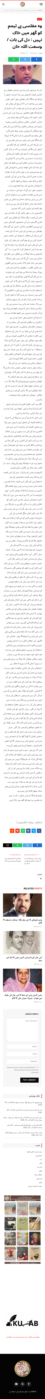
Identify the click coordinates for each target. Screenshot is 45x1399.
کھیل (40, 1171)
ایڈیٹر (40, 53)
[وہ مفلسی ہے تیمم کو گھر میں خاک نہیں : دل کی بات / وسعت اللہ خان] (22, 74)
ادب (41, 1159)
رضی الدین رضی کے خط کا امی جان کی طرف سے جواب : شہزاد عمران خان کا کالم (23, 996)
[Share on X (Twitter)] (25, 59)
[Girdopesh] (22, 4)
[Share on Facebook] (36, 59)
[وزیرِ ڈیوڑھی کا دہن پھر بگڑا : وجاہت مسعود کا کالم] (22, 905)
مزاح (40, 1182)
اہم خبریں (39, 1178)
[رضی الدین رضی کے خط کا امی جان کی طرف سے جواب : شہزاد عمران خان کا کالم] (22, 980)
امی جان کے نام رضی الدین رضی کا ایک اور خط (24, 959)
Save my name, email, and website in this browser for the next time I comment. (23, 1070)
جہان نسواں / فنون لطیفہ (34, 1151)
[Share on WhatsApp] (13, 59)
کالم (41, 1163)
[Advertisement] (22, 1288)
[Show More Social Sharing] (5, 59)
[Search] (3, 4)
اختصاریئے (39, 1155)
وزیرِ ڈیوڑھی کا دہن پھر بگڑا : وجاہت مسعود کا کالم (22, 921)
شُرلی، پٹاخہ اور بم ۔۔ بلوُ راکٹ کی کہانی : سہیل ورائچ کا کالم (23, 1132)
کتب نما (39, 1167)
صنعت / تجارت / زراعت (35, 1186)
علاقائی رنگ (38, 1174)
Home (40, 10)
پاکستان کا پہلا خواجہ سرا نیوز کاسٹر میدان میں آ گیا (13, 860)
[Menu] (41, 4)
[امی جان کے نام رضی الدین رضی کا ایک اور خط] (22, 942)
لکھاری (39, 19)
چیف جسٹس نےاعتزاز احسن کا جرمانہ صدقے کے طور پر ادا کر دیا (32, 861)
